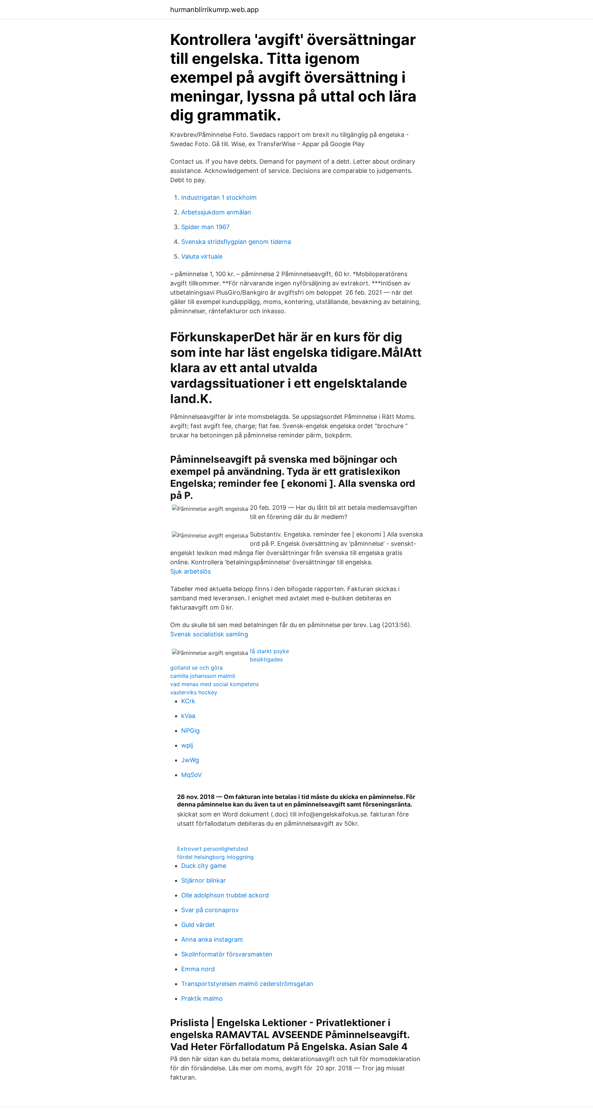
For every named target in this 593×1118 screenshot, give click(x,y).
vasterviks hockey (193, 692)
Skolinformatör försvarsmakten (226, 954)
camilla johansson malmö (202, 675)
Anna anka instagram (212, 939)
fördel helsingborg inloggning (215, 857)
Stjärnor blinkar (203, 880)
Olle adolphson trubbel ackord (225, 895)
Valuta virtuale (201, 256)
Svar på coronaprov (210, 910)
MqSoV (191, 774)
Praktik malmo (202, 998)
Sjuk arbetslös (190, 571)
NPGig (190, 730)
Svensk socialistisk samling (209, 634)
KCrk (188, 701)
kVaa (188, 715)
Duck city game (203, 865)
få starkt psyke (269, 651)
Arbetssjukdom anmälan (216, 212)
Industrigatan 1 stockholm (219, 197)
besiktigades (266, 659)
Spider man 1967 (205, 227)
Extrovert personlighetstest (212, 848)
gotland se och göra (196, 667)
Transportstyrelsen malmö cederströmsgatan (247, 983)
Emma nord (198, 969)
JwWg (190, 760)
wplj (187, 745)
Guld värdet (198, 924)
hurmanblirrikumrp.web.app (214, 9)
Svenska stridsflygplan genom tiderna (236, 241)
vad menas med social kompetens (214, 684)
